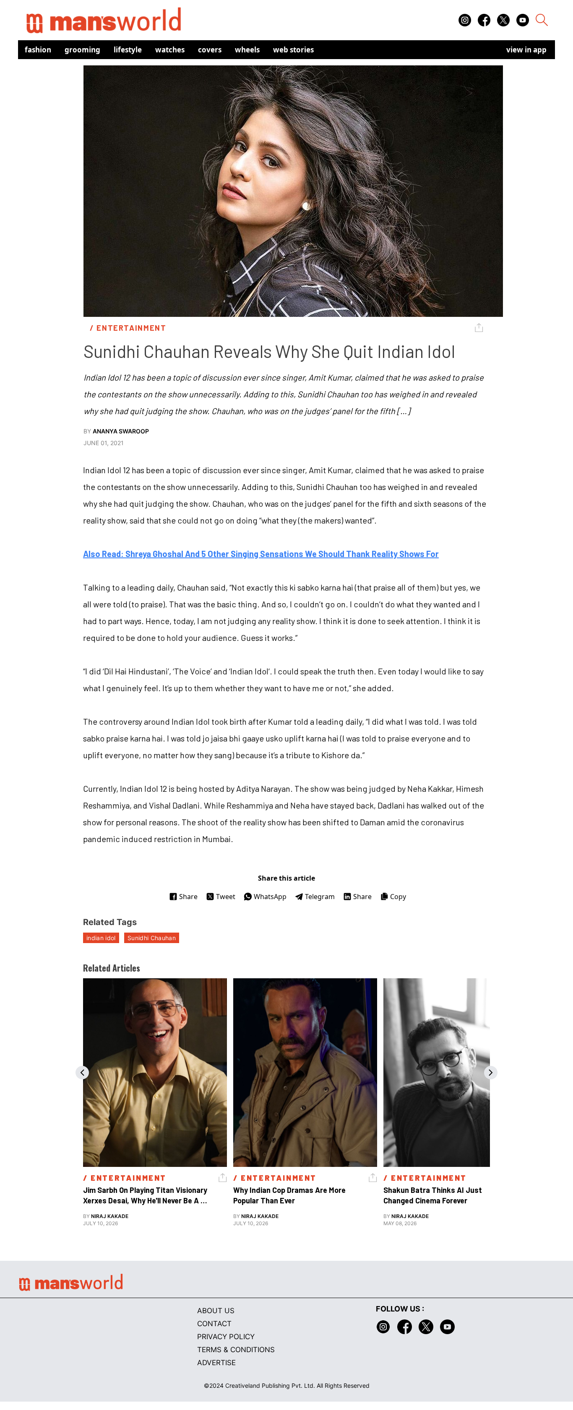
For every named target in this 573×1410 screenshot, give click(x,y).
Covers (209, 49)
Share (188, 896)
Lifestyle (128, 49)
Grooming (82, 49)
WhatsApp (270, 896)
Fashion (38, 49)
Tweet (225, 896)
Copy (398, 896)
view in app (526, 49)
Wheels (247, 49)
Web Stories (293, 49)
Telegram (320, 896)
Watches (170, 49)
